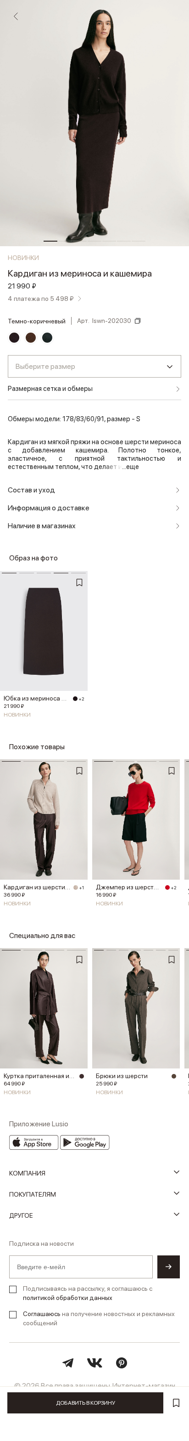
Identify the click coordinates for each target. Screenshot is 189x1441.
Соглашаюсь (42, 1313)
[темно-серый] (47, 337)
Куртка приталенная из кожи (40, 1075)
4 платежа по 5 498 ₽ (41, 298)
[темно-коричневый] (14, 337)
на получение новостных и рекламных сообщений (99, 1318)
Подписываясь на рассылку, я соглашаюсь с (87, 1293)
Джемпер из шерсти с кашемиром (129, 887)
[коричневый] (30, 337)
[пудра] (75, 887)
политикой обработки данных (67, 1297)
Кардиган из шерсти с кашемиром (37, 887)
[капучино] (174, 1076)
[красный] (167, 887)
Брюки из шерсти (122, 1075)
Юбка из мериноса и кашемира (37, 698)
